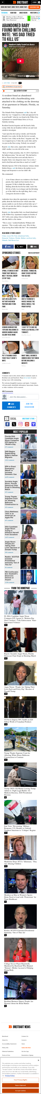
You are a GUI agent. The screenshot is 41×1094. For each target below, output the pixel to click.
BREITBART (22, 2)
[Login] (34, 2)
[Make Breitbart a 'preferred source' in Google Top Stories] (12, 86)
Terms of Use (6, 1055)
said (25, 112)
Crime (4, 236)
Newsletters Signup (27, 1055)
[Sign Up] (34, 7)
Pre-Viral (14, 236)
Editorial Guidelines (8, 1051)
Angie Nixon (23, 13)
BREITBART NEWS (21, 1026)
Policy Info (5, 1047)
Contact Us (25, 1036)
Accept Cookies (20, 1091)
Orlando (4, 240)
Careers (24, 1040)
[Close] (38, 1060)
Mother (23, 238)
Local (9, 236)
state (9, 147)
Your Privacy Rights (20, 1080)
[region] (20, 1075)
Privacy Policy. (10, 1076)
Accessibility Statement (9, 1044)
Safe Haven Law (13, 240)
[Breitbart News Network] (6, 418)
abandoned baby (23, 236)
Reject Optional (20, 1085)
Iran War (13, 13)
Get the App (25, 1051)
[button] (2, 2)
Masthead (5, 1036)
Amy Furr (7, 83)
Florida (17, 238)
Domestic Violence (8, 238)
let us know (27, 378)
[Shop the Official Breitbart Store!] (29, 418)
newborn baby (31, 238)
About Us (5, 1040)
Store (23, 1044)
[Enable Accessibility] (39, 2)
